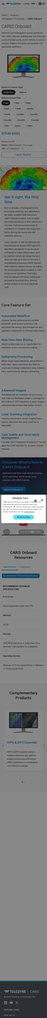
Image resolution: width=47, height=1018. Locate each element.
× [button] (42, 500)
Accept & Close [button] (23, 517)
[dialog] (23, 509)
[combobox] (35, 501)
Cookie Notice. (29, 512)
